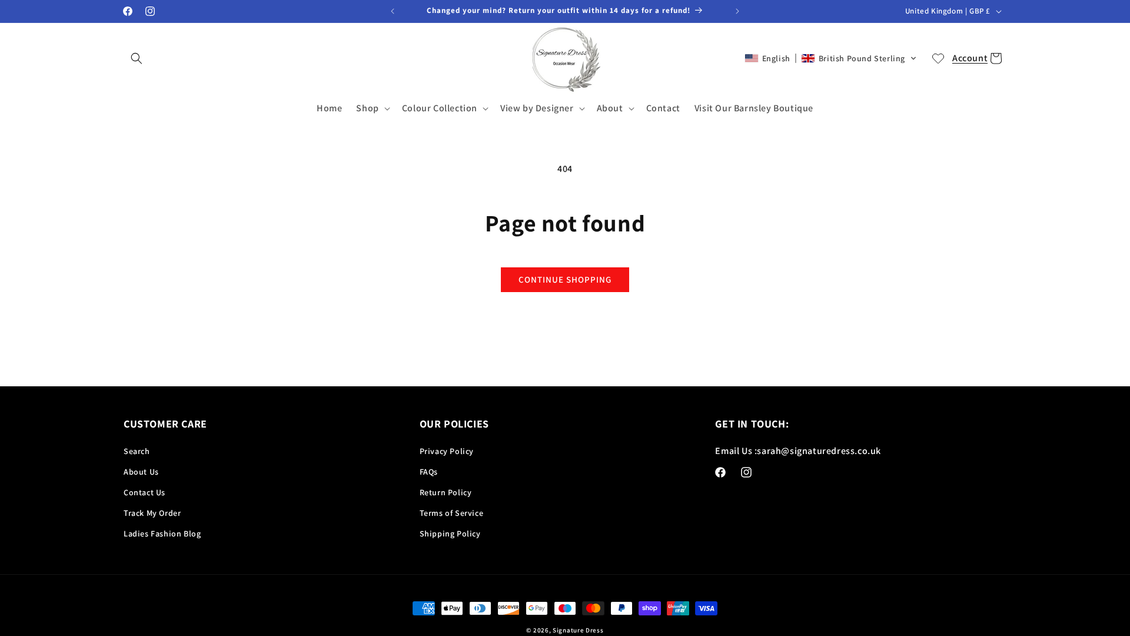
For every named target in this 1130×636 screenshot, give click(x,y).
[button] (136, 58)
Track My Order (152, 513)
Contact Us (144, 492)
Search (137, 451)
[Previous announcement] (393, 11)
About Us (141, 471)
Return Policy (446, 492)
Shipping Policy (450, 533)
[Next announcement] (737, 11)
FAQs (429, 471)
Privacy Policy (447, 451)
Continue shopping (565, 279)
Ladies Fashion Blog (162, 533)
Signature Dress (578, 630)
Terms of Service (452, 513)
